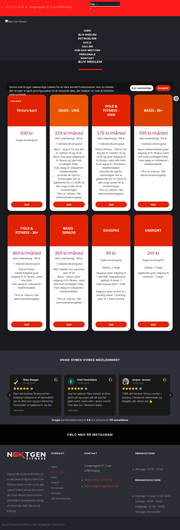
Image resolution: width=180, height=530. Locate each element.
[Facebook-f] (163, 21)
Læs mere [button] (18, 410)
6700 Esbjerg (92, 470)
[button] (170, 395)
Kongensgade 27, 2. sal (97, 465)
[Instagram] (170, 21)
